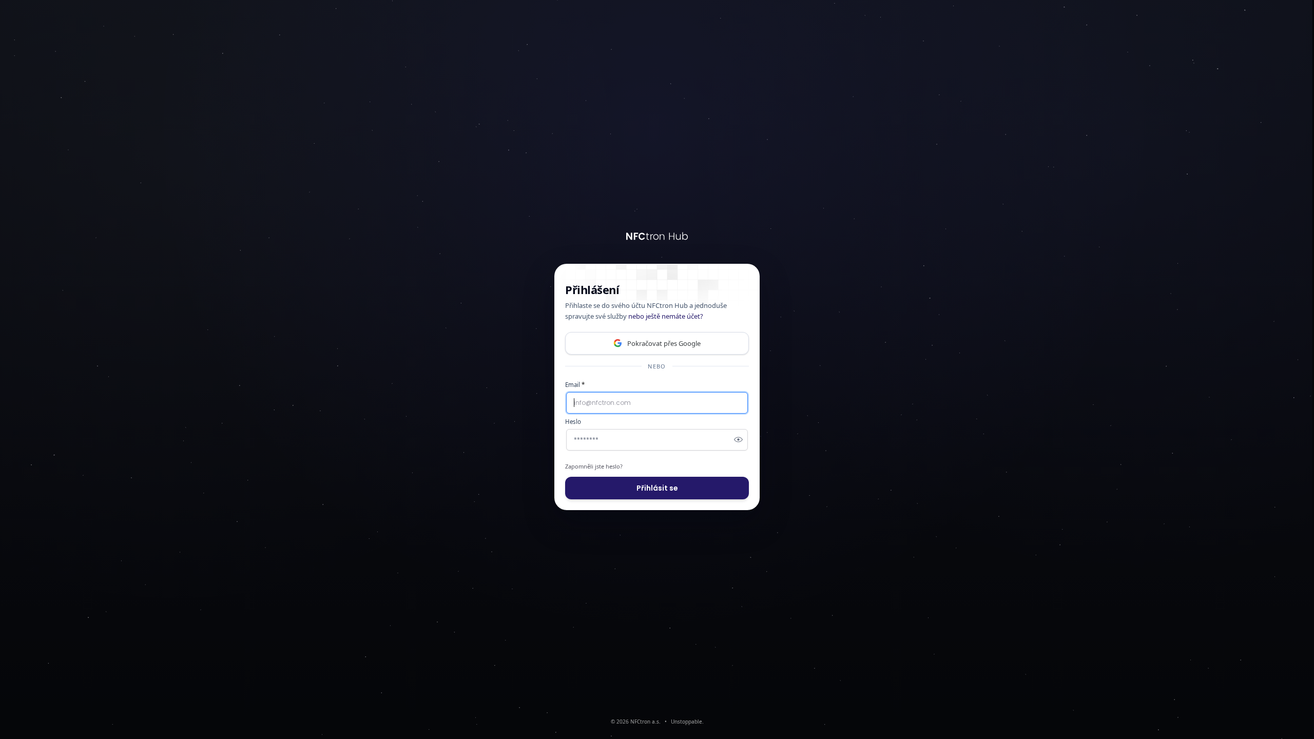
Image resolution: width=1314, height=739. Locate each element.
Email (575, 384)
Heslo (573, 421)
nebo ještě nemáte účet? (665, 316)
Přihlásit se (657, 488)
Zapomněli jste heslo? (594, 466)
